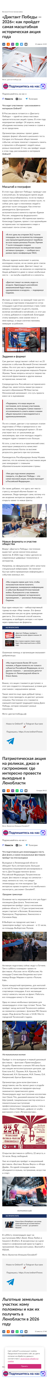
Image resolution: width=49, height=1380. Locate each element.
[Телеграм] (26, 101)
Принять (24, 1366)
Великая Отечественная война (12, 12)
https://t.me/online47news (31, 732)
